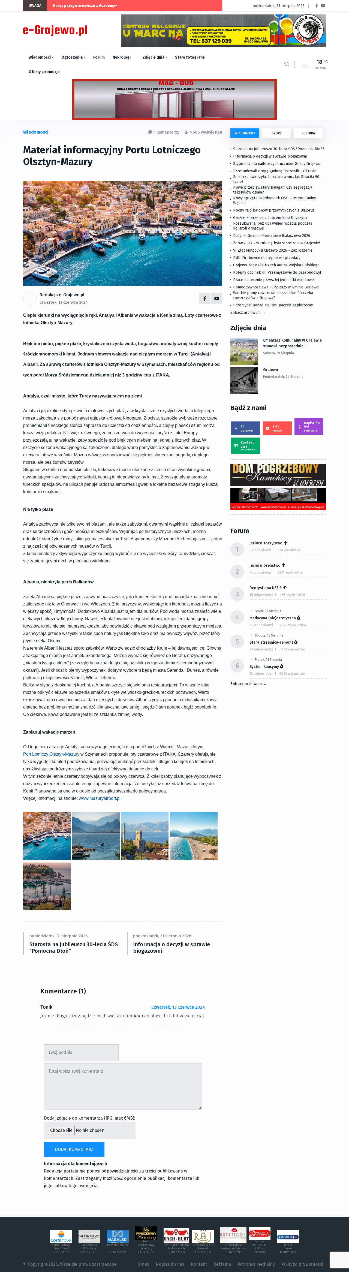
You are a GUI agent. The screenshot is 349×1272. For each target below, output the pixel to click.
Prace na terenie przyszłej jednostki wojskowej (274, 280)
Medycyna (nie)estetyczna (272, 618)
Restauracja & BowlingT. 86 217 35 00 (89, 1248)
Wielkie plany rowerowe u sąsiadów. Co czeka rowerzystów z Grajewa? (273, 295)
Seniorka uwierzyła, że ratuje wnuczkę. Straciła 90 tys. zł (276, 179)
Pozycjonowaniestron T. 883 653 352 (118, 1248)
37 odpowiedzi (261, 649)
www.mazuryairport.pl (100, 798)
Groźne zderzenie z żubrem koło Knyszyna (270, 217)
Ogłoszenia (72, 57)
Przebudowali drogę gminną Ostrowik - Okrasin (274, 171)
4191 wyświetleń (292, 595)
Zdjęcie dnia (154, 57)
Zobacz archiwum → (248, 312)
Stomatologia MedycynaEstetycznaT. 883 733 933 (233, 1248)
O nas (143, 1264)
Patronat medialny (256, 1264)
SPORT (277, 133)
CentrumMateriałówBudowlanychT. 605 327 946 (176, 1248)
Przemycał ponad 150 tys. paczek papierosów (273, 305)
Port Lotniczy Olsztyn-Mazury (51, 754)
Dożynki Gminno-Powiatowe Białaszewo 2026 (271, 235)
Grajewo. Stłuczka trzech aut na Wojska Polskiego (276, 265)
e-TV (277, 428)
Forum (99, 57)
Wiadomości (40, 57)
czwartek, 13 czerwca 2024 (64, 302)
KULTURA (308, 133)
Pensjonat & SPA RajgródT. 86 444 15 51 (202, 1248)
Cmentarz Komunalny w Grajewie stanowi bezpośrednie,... (292, 343)
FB (247, 428)
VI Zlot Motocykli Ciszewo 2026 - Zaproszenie (272, 250)
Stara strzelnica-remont (271, 642)
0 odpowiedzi (260, 550)
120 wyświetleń (290, 550)
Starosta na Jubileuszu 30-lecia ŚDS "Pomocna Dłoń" (73, 947)
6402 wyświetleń (292, 649)
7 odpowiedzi (260, 572)
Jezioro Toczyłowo (265, 543)
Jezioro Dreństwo (265, 565)
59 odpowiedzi (261, 625)
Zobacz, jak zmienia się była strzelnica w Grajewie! (276, 243)
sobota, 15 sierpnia (269, 635)
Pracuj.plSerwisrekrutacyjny (288, 1248)
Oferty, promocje (44, 72)
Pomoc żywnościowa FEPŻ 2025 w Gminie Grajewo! (276, 287)
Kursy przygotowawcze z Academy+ (85, 5)
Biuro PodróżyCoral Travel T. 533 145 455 (61, 1248)
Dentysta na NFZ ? (265, 588)
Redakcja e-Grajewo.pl (62, 294)
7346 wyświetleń (293, 625)
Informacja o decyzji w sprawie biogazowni (171, 947)
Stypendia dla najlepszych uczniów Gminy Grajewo (276, 163)
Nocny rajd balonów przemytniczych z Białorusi (274, 210)
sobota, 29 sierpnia (278, 353)
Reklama (222, 1264)
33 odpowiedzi (261, 674)
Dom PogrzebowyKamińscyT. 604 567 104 (146, 1247)
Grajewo (270, 369)
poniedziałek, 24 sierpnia (283, 377)
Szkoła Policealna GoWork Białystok (259, 1247)
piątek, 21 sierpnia (268, 660)
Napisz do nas (312, 426)
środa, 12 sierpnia (268, 611)
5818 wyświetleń (292, 674)
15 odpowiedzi (261, 595)
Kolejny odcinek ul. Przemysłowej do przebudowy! (277, 272)
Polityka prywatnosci (302, 1264)
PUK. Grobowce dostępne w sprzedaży (266, 257)
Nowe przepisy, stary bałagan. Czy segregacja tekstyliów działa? (272, 190)
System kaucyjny (264, 666)
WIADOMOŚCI (245, 133)
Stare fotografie (190, 57)
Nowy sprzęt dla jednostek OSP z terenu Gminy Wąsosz (274, 200)
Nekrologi (122, 57)
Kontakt (248, 446)
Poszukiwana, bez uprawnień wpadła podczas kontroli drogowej (272, 226)
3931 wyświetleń (290, 572)
